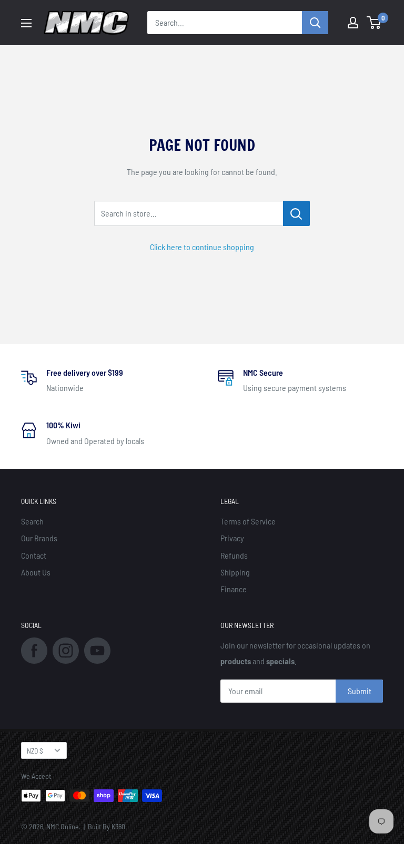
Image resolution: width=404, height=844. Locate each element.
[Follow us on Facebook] (34, 650)
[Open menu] (26, 23)
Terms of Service (248, 521)
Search (32, 521)
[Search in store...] (296, 213)
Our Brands (39, 538)
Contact (33, 555)
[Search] (315, 22)
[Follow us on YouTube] (97, 650)
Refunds (234, 555)
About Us (35, 572)
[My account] (353, 22)
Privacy (232, 538)
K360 (118, 826)
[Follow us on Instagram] (66, 650)
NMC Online (62, 826)
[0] (374, 22)
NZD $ (35, 750)
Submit (359, 691)
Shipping (235, 572)
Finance (233, 589)
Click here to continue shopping (202, 247)
